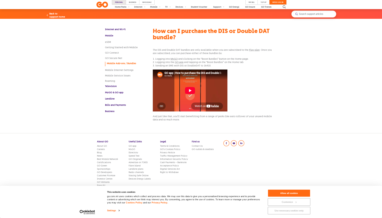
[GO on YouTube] (234, 143)
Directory (133, 152)
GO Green (102, 165)
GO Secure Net (113, 58)
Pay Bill (252, 2)
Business (132, 2)
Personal (119, 2)
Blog (99, 152)
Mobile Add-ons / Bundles (121, 63)
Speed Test (134, 155)
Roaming (110, 80)
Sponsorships (103, 169)
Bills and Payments (115, 105)
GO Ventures (103, 182)
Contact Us (197, 146)
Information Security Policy (174, 159)
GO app (179, 62)
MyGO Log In (277, 2)
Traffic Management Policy (173, 155)
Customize (287, 202)
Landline (110, 98)
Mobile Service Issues (117, 75)
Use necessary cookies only (289, 210)
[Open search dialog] (284, 7)
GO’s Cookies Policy (170, 149)
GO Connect (112, 52)
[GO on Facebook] (226, 143)
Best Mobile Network (107, 159)
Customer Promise (106, 175)
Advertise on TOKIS (138, 162)
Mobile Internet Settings (119, 69)
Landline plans (136, 169)
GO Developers (104, 172)
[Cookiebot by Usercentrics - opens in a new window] (87, 212)
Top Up (263, 2)
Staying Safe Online (138, 175)
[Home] (102, 4)
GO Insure (250, 7)
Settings (111, 210)
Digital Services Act (170, 169)
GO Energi (234, 7)
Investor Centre (104, 178)
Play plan (254, 49)
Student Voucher (199, 7)
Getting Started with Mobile (121, 47)
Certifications (104, 162)
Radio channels (136, 172)
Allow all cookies (289, 193)
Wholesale (146, 2)
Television (111, 86)
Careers (101, 149)
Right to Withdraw (169, 172)
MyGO (174, 58)
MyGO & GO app (114, 92)
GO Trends (266, 7)
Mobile (109, 35)
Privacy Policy (159, 202)
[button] (313, 14)
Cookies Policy (134, 202)
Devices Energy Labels (140, 178)
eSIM (108, 41)
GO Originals (135, 159)
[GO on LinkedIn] (241, 143)
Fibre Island (135, 165)
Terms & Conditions (170, 146)
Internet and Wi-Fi (115, 29)
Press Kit (101, 185)
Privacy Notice (167, 152)
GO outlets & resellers (203, 149)
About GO (102, 146)
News (99, 155)
